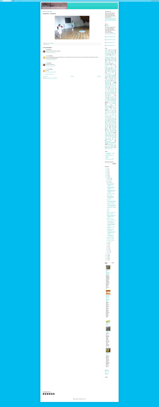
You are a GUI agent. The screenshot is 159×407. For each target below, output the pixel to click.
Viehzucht (113, 138)
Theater (106, 132)
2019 (107, 171)
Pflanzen (106, 112)
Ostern (113, 111)
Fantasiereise (113, 69)
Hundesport (111, 90)
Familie (106, 69)
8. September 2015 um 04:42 (50, 65)
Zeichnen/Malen (110, 147)
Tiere (111, 132)
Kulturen (113, 96)
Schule (111, 120)
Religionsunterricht (108, 116)
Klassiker (106, 94)
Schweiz (107, 121)
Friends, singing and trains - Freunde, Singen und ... (111, 205)
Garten (114, 77)
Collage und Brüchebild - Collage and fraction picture (111, 225)
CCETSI (47, 55)
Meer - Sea (109, 199)
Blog (111, 59)
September (109, 182)
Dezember (109, 178)
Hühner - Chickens (110, 218)
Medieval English (110, 102)
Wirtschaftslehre (107, 146)
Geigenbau (114, 79)
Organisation (107, 111)
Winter (112, 145)
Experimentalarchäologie (109, 67)
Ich (114, 90)
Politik (108, 113)
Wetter (109, 144)
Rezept (111, 117)
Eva (46, 49)
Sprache (106, 128)
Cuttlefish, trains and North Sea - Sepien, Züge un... (111, 201)
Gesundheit (107, 84)
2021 (107, 168)
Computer (112, 62)
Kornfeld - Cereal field (110, 237)
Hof (105, 89)
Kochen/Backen (108, 95)
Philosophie (110, 112)
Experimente (107, 68)
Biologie (106, 59)
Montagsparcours (108, 105)
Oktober (108, 181)
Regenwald (112, 115)
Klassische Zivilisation (112, 94)
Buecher (106, 61)
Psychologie (106, 114)
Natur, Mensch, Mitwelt (109, 155)
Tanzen (108, 130)
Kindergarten (112, 93)
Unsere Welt (107, 137)
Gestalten (113, 83)
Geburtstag (111, 78)
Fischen (113, 72)
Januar (108, 252)
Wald (115, 139)
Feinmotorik (109, 71)
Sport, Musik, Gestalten (110, 159)
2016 (107, 175)
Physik (115, 112)
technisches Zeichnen (109, 131)
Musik (106, 107)
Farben (106, 70)
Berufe (107, 55)
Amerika (112, 50)
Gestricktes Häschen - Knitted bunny (110, 230)
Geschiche (113, 81)
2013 (107, 255)
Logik (115, 99)
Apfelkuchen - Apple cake (111, 212)
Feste (115, 71)
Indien (106, 91)
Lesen (106, 99)
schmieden (113, 118)
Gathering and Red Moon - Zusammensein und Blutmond (111, 191)
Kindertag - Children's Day (111, 220)
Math (114, 101)
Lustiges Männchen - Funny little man (110, 235)
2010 (107, 259)
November (109, 179)
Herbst (106, 88)
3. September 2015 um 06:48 (50, 59)
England (107, 64)
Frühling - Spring (107, 332)
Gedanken (106, 79)
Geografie (108, 80)
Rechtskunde (107, 115)
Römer (107, 118)
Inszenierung (112, 91)
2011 (107, 258)
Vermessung (107, 138)
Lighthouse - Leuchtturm (111, 193)
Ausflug (106, 54)
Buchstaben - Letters (110, 203)
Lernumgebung (112, 98)
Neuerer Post (45, 76)
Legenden (106, 98)
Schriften (106, 120)
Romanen (114, 117)
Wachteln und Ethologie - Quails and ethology (108, 272)
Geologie (114, 80)
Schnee (106, 119)
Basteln (115, 54)
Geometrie (108, 81)
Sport (112, 127)
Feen (110, 70)
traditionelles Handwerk (109, 134)
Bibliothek (114, 57)
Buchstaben (111, 60)
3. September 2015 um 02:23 (50, 52)
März (108, 249)
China (108, 209)
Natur (114, 108)
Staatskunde (109, 129)
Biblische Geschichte (110, 58)
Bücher (114, 59)
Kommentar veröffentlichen (48, 74)
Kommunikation (107, 96)
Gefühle (110, 79)
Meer (115, 102)
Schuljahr (114, 120)
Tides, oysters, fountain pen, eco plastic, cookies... (111, 184)
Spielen (106, 127)
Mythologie (107, 108)
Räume (113, 114)
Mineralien (108, 103)
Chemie (106, 62)
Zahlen (114, 146)
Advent (112, 49)
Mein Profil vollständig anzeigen (110, 33)
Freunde (112, 74)
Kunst (106, 97)
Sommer (106, 123)
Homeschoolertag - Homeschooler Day (110, 222)
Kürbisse (110, 97)
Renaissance (107, 117)
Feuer (108, 72)
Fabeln (114, 68)
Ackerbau (106, 49)
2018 (107, 172)
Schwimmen (114, 121)
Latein (114, 97)
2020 (107, 169)
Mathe (107, 157)
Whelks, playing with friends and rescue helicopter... (110, 197)
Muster (113, 107)
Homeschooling (111, 89)
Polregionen (113, 113)
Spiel (108, 125)
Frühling (106, 75)
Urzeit (112, 137)
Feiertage (114, 70)
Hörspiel (106, 90)
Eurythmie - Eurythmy (110, 240)
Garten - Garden (107, 324)
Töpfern (106, 133)
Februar (108, 250)
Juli (107, 243)
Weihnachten (107, 141)
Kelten (108, 93)
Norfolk (108, 211)
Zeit (105, 148)
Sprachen (114, 128)
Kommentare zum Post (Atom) (52, 78)
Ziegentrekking (109, 148)
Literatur (111, 99)
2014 (107, 254)
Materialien (108, 101)
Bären (111, 54)
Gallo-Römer (109, 77)
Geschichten (107, 83)
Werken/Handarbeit (110, 142)
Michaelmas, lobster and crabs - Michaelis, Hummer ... (111, 188)
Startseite (72, 76)
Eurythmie (47, 44)
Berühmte (113, 55)
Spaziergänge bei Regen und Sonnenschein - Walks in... (111, 232)
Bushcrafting (112, 61)
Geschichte (108, 82)
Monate (111, 104)
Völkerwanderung (108, 139)
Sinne (113, 122)
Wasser (110, 140)
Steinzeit (114, 129)
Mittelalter (114, 103)
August (108, 242)
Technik (113, 130)
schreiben (112, 119)
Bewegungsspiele (108, 57)
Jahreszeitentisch (113, 92)
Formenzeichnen (108, 73)
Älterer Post (99, 76)
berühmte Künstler (109, 56)
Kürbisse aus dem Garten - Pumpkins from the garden (111, 216)
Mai (107, 246)
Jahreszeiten (107, 92)
